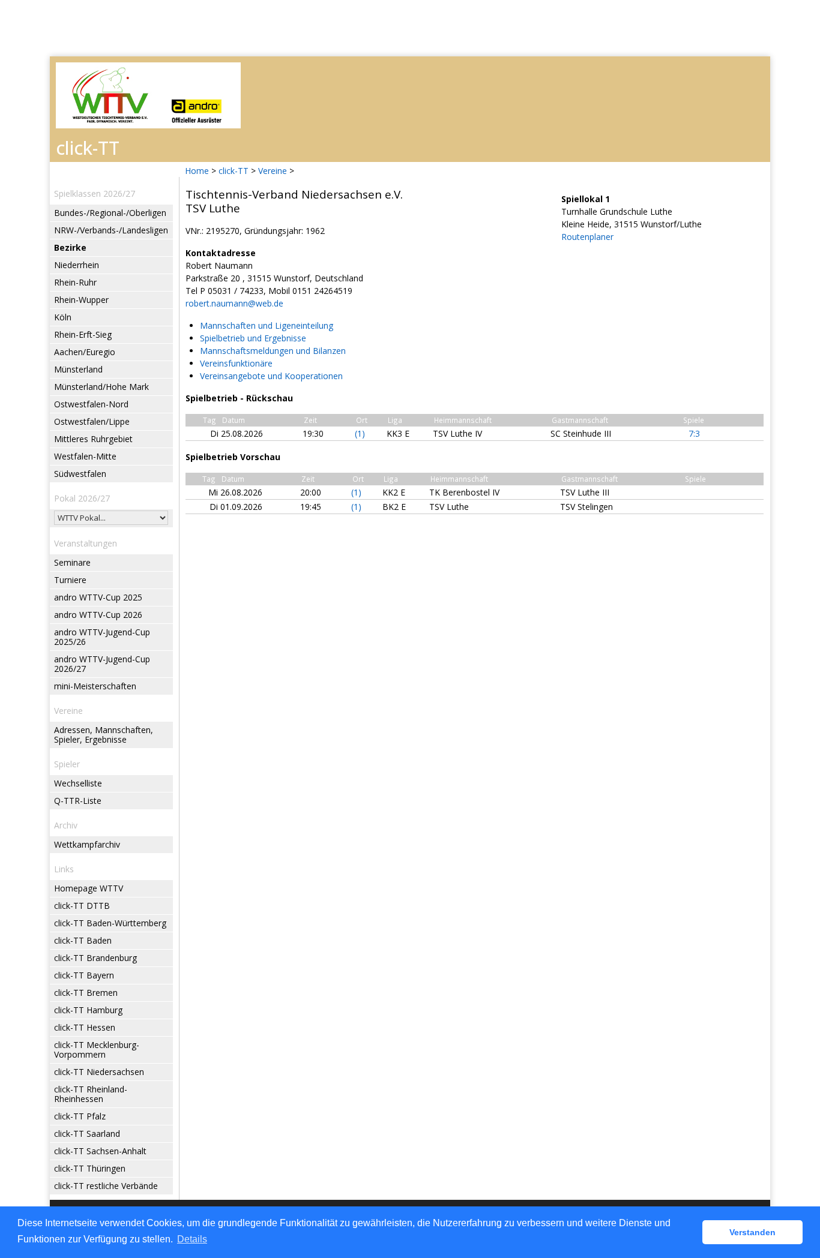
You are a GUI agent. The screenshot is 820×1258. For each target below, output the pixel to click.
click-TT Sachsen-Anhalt (100, 1151)
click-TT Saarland (87, 1133)
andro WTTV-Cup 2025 (98, 597)
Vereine (272, 170)
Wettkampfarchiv (87, 844)
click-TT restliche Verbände (106, 1185)
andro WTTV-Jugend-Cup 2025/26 (102, 636)
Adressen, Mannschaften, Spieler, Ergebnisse (103, 734)
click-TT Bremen (86, 992)
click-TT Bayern (84, 975)
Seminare (72, 562)
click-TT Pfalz (80, 1116)
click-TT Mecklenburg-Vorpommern (96, 1049)
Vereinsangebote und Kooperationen (271, 376)
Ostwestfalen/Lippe (92, 421)
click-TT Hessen (84, 1027)
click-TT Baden (83, 940)
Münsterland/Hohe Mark (101, 386)
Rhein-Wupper (81, 299)
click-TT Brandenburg (95, 957)
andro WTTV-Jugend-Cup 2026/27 (102, 663)
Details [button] (192, 1239)
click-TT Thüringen (89, 1168)
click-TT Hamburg (88, 1010)
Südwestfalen (80, 473)
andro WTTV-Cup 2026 (98, 614)
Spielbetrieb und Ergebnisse (253, 338)
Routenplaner (587, 236)
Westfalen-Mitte (85, 456)
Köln (62, 317)
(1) (360, 433)
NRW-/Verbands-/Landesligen (111, 230)
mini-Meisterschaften (95, 686)
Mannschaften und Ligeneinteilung (266, 325)
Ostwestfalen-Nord (91, 404)
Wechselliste (78, 783)
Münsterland (78, 369)
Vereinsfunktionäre (236, 363)
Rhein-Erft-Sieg (83, 334)
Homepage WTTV (88, 888)
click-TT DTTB (82, 905)
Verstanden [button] (752, 1232)
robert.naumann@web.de (234, 303)
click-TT (234, 170)
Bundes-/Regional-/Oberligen (110, 212)
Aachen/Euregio (84, 352)
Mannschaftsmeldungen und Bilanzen (273, 350)
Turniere (70, 580)
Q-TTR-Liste (77, 800)
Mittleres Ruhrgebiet (93, 439)
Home (197, 170)
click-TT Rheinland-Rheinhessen (90, 1093)
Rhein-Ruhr (75, 282)
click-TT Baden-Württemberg (110, 923)
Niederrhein (76, 265)
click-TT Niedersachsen (99, 1071)
